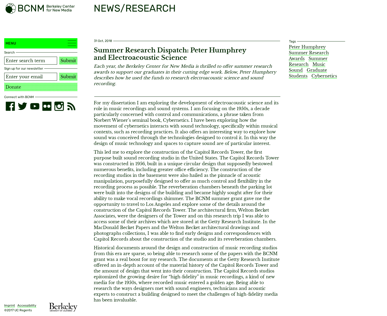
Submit (68, 60)
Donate (13, 87)
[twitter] (22, 106)
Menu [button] (11, 43)
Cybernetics (324, 76)
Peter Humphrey (307, 47)
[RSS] (71, 106)
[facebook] (10, 106)
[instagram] (59, 106)
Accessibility (26, 305)
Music (318, 64)
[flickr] (47, 106)
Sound (296, 70)
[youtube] (35, 106)
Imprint (9, 305)
